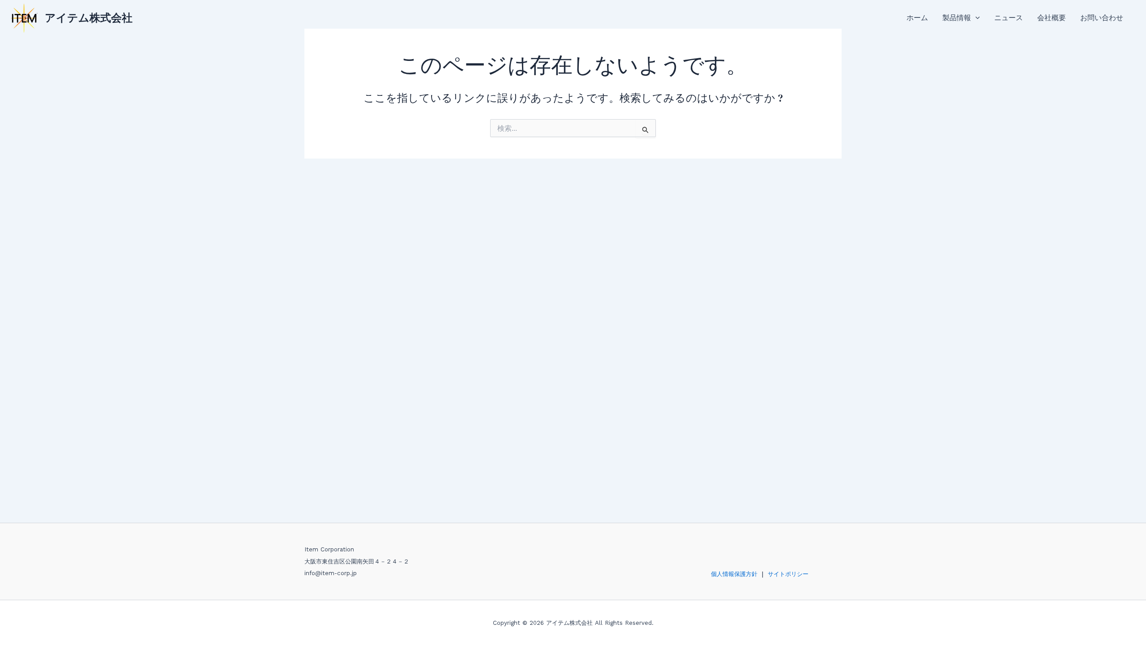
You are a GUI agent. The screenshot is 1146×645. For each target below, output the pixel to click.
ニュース (1008, 17)
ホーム (917, 17)
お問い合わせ (1101, 17)
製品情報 (956, 17)
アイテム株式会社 (89, 17)
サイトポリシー (788, 574)
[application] (975, 18)
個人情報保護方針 (734, 574)
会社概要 (1051, 17)
